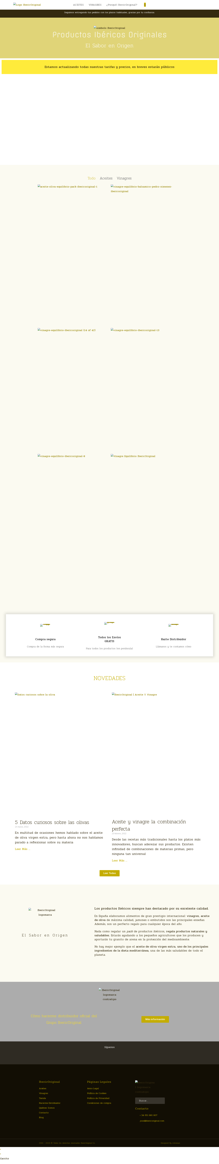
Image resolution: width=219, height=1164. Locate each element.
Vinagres (124, 178)
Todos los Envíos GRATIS (109, 639)
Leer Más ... (22, 849)
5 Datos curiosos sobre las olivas (52, 822)
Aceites (106, 178)
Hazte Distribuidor (173, 639)
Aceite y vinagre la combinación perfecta (149, 825)
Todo (92, 178)
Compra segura (45, 639)
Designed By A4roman (170, 1143)
